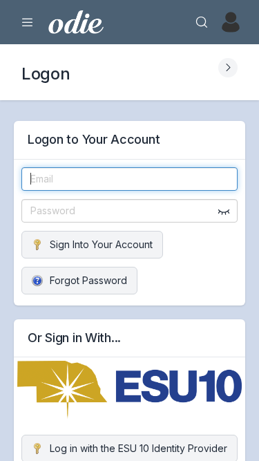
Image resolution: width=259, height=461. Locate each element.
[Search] (201, 22)
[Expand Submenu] (228, 67)
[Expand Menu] (27, 22)
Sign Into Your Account (101, 244)
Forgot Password (88, 280)
